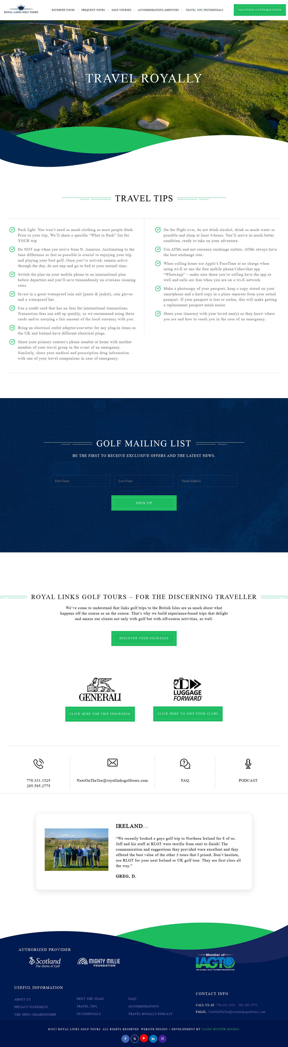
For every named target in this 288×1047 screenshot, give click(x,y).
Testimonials (89, 1014)
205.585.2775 (38, 786)
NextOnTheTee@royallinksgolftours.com (112, 780)
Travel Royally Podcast (150, 1014)
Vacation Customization (260, 9)
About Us (22, 999)
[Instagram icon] (163, 1038)
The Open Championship (35, 1014)
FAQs (132, 998)
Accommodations (143, 1006)
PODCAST (248, 780)
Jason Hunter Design (220, 1029)
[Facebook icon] (125, 1038)
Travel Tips (87, 1006)
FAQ (185, 780)
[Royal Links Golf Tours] (21, 8)
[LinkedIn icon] (153, 1038)
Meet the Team (90, 998)
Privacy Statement (31, 1007)
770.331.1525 (38, 780)
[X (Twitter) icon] (135, 1038)
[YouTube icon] (144, 1038)
